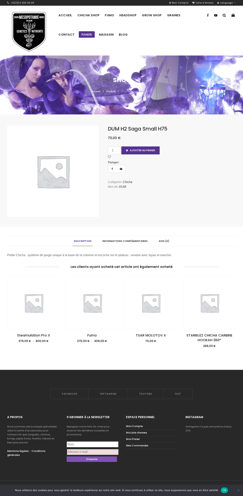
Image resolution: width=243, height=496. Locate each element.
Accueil (96, 91)
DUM (122, 186)
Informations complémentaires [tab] (125, 241)
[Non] (238, 490)
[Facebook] (207, 15)
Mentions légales (18, 451)
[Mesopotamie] (28, 31)
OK (224, 490)
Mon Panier (133, 439)
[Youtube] (215, 15)
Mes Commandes (137, 445)
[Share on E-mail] (121, 168)
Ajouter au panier (142, 150)
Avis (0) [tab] (164, 241)
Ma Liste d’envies (136, 432)
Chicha (127, 182)
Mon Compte (134, 426)
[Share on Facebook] (112, 168)
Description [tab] (82, 241)
